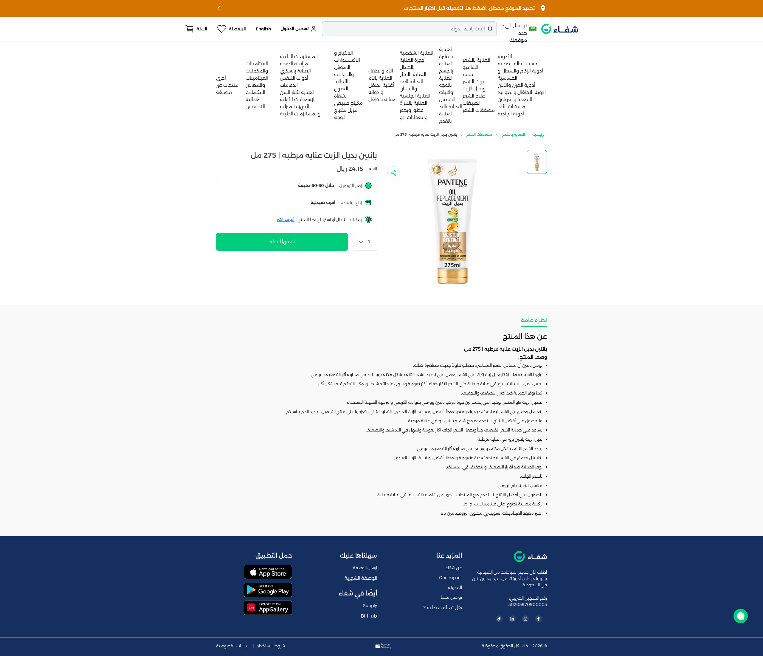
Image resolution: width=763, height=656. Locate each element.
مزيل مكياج (345, 110)
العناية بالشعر (476, 60)
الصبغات (471, 103)
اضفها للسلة (282, 242)
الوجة (339, 117)
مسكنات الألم (511, 106)
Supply (370, 605)
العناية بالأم (380, 78)
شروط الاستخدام (270, 646)
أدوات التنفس (294, 78)
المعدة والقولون (515, 99)
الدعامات (289, 85)
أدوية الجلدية (511, 114)
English (263, 29)
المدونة (455, 587)
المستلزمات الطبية (299, 56)
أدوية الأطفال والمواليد (522, 92)
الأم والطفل (380, 71)
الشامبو (470, 67)
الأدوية (505, 56)
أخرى (221, 78)
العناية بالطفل (383, 99)
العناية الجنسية (415, 96)
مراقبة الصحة (294, 63)
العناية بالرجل (413, 74)
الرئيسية (538, 134)
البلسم (469, 74)
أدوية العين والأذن (516, 85)
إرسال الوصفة (365, 567)
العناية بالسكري (295, 71)
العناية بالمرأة (413, 103)
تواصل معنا (451, 597)
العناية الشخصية (416, 53)
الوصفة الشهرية (361, 578)
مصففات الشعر (479, 110)
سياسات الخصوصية (233, 646)
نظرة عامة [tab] (534, 320)
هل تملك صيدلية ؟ (443, 607)
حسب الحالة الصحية (517, 63)
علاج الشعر (474, 96)
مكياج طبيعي (348, 103)
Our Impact (450, 577)
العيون (341, 89)
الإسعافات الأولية (298, 99)
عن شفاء (454, 567)
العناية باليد (450, 106)
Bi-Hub (369, 616)
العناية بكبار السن (297, 92)
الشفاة (341, 96)
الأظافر (341, 81)
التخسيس (255, 106)
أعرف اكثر (285, 219)
